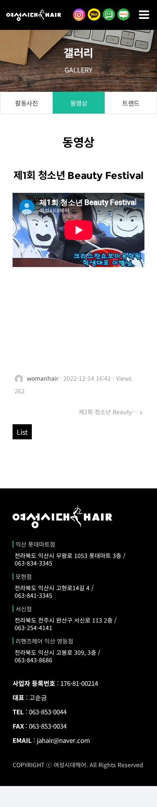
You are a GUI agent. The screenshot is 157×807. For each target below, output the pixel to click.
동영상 (79, 103)
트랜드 (130, 103)
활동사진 (26, 103)
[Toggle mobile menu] (145, 15)
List (22, 432)
